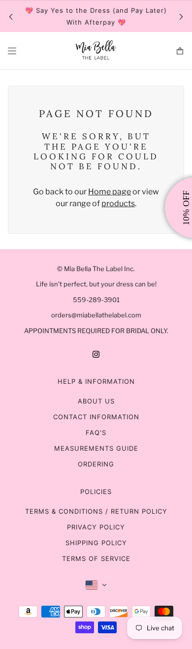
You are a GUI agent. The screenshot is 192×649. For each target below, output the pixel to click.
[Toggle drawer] (12, 51)
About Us (96, 401)
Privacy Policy (96, 527)
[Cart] (180, 51)
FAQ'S (96, 432)
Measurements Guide (96, 448)
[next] (181, 16)
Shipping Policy (96, 543)
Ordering (96, 464)
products (118, 203)
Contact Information (96, 417)
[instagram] (96, 354)
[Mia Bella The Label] (96, 51)
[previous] (11, 16)
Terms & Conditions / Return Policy (96, 511)
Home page (109, 191)
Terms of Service (96, 558)
